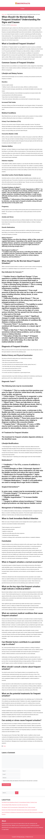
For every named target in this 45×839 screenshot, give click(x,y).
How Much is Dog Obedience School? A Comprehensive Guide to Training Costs (19, 802)
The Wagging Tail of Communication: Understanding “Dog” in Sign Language (18, 807)
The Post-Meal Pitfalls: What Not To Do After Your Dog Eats (15, 804)
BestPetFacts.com (6, 823)
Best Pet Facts (22, 836)
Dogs (6, 14)
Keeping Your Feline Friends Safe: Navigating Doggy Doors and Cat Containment (19, 809)
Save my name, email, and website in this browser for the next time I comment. (20, 780)
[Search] (16, 792)
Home (3, 14)
